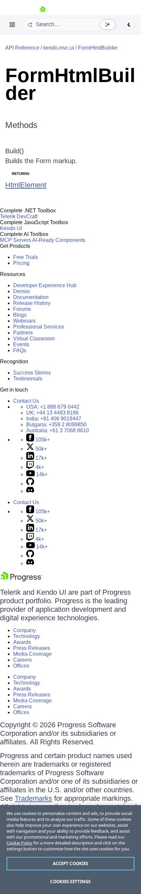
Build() (14, 151)
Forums (22, 309)
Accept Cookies (71, 863)
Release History (31, 303)
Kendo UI (11, 228)
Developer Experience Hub (44, 285)
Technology (26, 636)
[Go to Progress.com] (21, 580)
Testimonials (27, 378)
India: (53, 418)
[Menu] (12, 25)
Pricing (21, 263)
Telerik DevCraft (18, 216)
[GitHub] (30, 483)
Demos (21, 291)
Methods (21, 125)
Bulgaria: (56, 424)
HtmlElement (25, 185)
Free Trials (25, 257)
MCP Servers (15, 240)
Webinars (24, 321)
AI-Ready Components (58, 240)
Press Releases (31, 648)
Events (21, 344)
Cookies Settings (70, 881)
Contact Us (26, 401)
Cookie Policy (19, 843)
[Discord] (30, 491)
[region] (70, 849)
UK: (52, 412)
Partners (23, 332)
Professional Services (38, 327)
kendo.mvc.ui (58, 48)
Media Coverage (32, 654)
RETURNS (20, 174)
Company (24, 630)
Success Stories (32, 372)
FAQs (19, 350)
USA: (52, 407)
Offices (21, 666)
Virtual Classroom (34, 338)
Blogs (20, 315)
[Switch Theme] (129, 24)
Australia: (57, 430)
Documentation (31, 297)
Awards (22, 642)
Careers (22, 660)
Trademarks (33, 798)
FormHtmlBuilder (98, 48)
